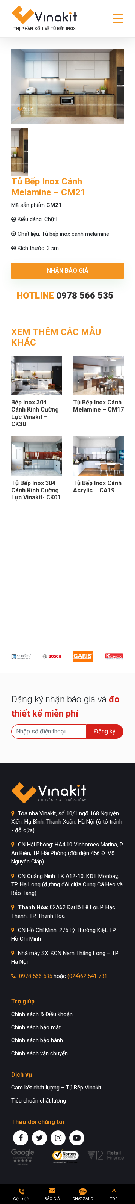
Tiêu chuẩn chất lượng (38, 1100)
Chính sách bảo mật (36, 1027)
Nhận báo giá (67, 270)
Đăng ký (105, 731)
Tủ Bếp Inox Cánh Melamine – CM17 (98, 406)
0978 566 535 (84, 295)
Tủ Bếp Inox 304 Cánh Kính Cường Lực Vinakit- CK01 (36, 490)
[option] (67, 87)
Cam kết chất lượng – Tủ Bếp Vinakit (56, 1087)
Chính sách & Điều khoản (42, 1014)
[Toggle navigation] (117, 18)
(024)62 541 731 (87, 976)
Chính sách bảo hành (37, 1040)
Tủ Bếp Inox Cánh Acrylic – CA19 (97, 487)
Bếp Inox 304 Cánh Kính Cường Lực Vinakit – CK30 (35, 413)
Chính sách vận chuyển (39, 1053)
